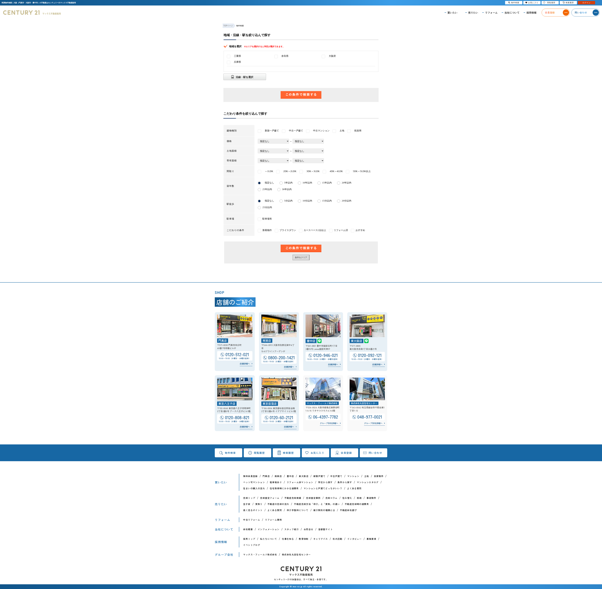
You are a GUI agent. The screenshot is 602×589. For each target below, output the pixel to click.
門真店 (266, 476)
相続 (359, 497)
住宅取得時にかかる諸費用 (284, 488)
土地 (366, 476)
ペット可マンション (254, 482)
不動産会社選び (348, 510)
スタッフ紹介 (291, 529)
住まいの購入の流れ (254, 488)
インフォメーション (269, 529)
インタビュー (354, 538)
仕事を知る (288, 538)
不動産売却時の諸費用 (357, 504)
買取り (259, 504)
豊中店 (290, 476)
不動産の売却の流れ (278, 504)
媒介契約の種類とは (324, 510)
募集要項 (371, 538)
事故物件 (371, 497)
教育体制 (304, 538)
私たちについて (268, 538)
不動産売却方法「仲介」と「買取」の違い (317, 504)
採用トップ (249, 538)
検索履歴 (288, 453)
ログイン (586, 3)
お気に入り (317, 453)
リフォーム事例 (273, 519)
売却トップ (249, 497)
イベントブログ (251, 545)
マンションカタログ (368, 482)
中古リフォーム (251, 519)
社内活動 (337, 538)
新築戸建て (319, 476)
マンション (353, 476)
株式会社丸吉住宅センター (296, 554)
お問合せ (308, 529)
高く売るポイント (252, 510)
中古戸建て (336, 476)
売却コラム (331, 497)
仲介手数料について (298, 510)
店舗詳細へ (245, 363)
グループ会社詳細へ (329, 423)
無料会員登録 (250, 476)
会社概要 (248, 529)
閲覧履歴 (259, 453)
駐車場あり (276, 482)
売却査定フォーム (269, 497)
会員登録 (346, 453)
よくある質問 (354, 488)
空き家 (246, 504)
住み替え (347, 497)
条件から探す (345, 482)
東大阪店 (304, 476)
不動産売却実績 (292, 497)
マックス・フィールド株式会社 (260, 554)
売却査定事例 (313, 497)
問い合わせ (375, 453)
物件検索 (230, 453)
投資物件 (379, 476)
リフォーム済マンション (300, 482)
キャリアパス (320, 538)
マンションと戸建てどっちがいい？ (323, 488)
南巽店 (278, 476)
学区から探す (325, 482)
